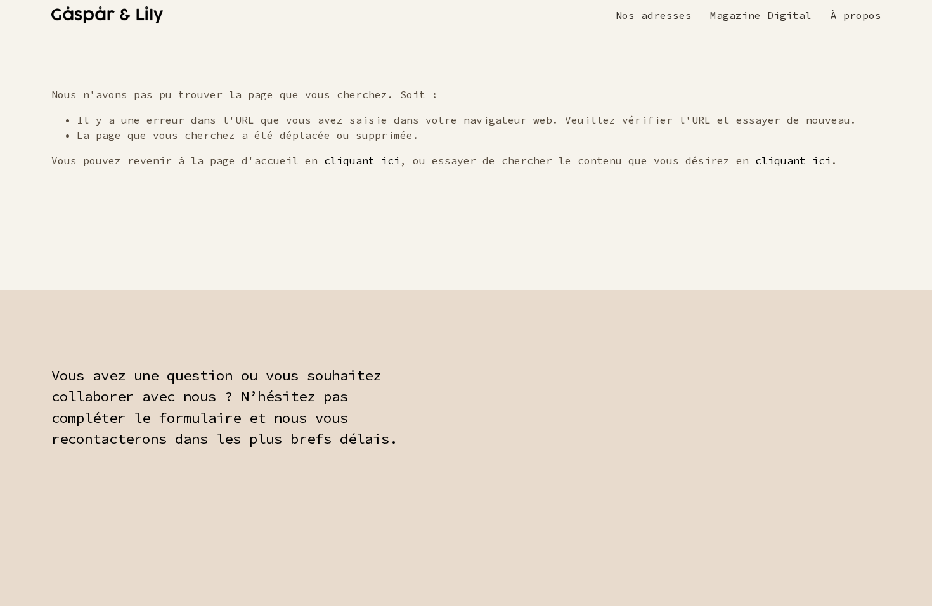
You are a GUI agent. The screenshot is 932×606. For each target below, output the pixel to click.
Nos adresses (654, 15)
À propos (856, 15)
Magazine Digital (761, 15)
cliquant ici (362, 160)
